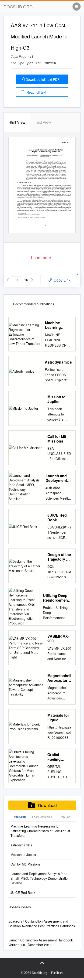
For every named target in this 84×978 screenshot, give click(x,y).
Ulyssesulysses (19, 907)
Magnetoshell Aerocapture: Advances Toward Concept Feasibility (59, 678)
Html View (16, 122)
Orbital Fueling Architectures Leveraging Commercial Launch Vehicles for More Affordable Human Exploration (59, 757)
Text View (43, 122)
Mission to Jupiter (56, 399)
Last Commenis (42, 817)
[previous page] (7, 280)
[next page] (31, 280)
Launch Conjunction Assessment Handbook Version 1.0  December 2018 (40, 942)
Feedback (57, 973)
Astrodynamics (58, 362)
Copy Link (61, 280)
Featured (20, 816)
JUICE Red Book (57, 517)
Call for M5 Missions (56, 438)
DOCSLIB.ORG (18, 6)
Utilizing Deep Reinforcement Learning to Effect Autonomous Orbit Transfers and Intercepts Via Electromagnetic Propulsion (57, 598)
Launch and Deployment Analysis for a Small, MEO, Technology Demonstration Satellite (59, 478)
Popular (65, 817)
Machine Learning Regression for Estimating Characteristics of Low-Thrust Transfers (58, 325)
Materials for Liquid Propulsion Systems (58, 717)
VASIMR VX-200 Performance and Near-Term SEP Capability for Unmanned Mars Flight (59, 638)
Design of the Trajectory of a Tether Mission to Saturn (59, 557)
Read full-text (36, 92)
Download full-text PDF (43, 79)
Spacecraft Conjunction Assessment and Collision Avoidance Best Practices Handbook (41, 923)
